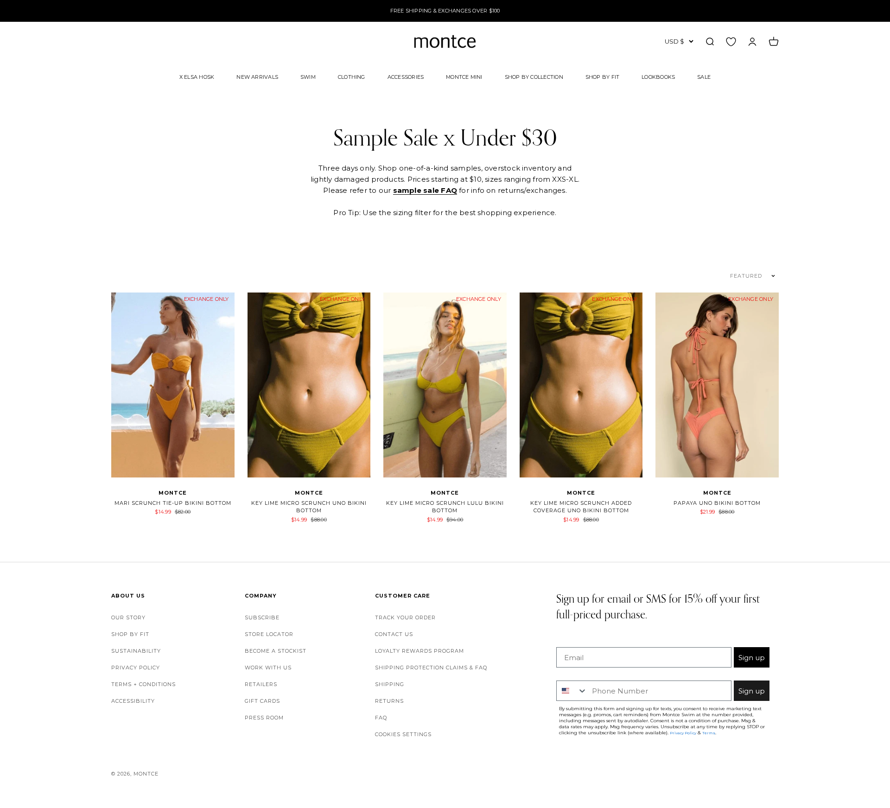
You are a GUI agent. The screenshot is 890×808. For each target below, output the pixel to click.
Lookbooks (658, 76)
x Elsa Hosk (196, 76)
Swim (308, 76)
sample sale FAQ (425, 190)
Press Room (264, 717)
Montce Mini (464, 76)
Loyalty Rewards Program (419, 651)
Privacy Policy (135, 667)
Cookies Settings (403, 734)
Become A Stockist (275, 651)
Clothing (351, 76)
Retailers (261, 684)
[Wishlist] (731, 41)
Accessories (406, 76)
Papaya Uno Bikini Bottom (717, 503)
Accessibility (133, 701)
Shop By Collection (534, 76)
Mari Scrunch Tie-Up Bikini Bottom (172, 503)
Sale (704, 76)
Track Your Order (405, 617)
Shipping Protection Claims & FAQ (431, 667)
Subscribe (262, 617)
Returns (389, 701)
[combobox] (572, 690)
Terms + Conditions (143, 684)
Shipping (389, 684)
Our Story (128, 617)
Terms (708, 733)
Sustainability (136, 651)
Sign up (751, 657)
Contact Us (394, 634)
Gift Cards (262, 701)
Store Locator (269, 634)
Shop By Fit (602, 76)
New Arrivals (257, 76)
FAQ (381, 717)
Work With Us (268, 667)
